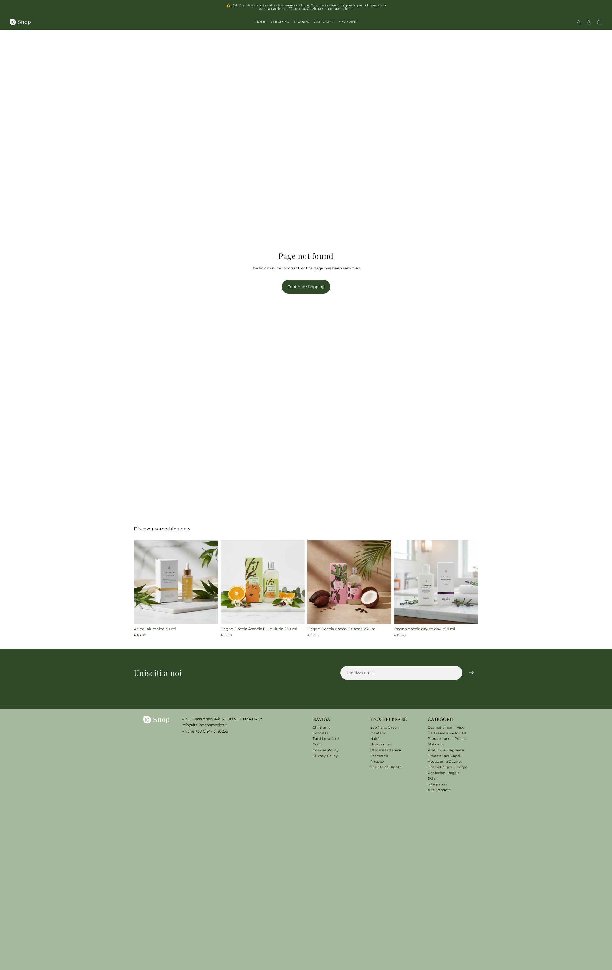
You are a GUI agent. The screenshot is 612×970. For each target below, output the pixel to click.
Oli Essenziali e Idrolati (448, 733)
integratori (437, 784)
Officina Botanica (385, 750)
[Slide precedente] (141, 582)
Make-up (435, 744)
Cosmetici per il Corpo (447, 767)
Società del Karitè (386, 767)
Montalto (378, 733)
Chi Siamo (322, 727)
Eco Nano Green (384, 727)
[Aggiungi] (210, 617)
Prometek (379, 756)
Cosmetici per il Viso (446, 727)
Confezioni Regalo (444, 773)
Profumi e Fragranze (446, 750)
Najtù (375, 738)
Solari (433, 778)
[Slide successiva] (210, 582)
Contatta (320, 733)
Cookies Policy (326, 750)
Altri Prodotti (439, 790)
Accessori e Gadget (445, 761)
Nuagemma (380, 744)
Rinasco (377, 761)
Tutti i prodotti (326, 738)
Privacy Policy (325, 756)
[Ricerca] (578, 22)
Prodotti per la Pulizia (447, 738)
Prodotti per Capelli (445, 756)
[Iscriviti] (471, 673)
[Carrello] (599, 22)
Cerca (318, 744)
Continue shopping (306, 287)
